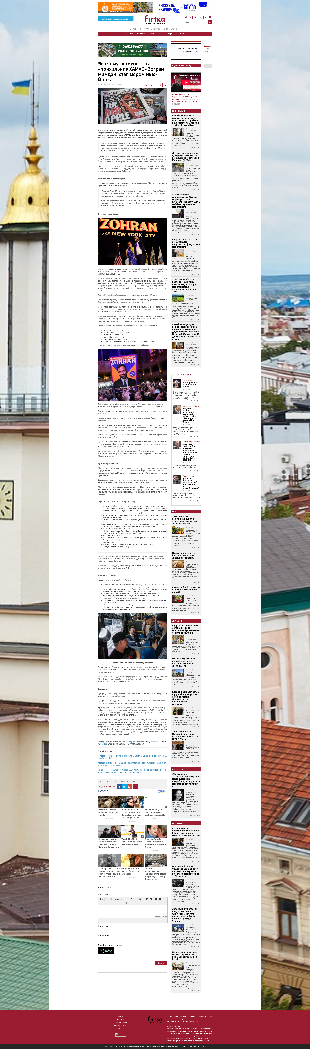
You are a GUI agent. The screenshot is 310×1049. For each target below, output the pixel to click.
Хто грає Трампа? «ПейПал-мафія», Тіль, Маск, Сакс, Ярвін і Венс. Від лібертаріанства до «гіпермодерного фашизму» (132, 764)
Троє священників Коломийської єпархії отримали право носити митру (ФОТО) (185, 735)
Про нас (121, 1016)
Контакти (120, 1019)
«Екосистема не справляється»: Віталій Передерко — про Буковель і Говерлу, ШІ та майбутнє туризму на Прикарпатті (186, 200)
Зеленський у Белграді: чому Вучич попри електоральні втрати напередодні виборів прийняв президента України (184, 914)
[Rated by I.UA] (120, 1034)
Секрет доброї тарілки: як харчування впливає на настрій (186, 589)
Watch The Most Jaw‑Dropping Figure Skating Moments (131, 842)
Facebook (155, 741)
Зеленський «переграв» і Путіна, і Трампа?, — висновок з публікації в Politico (185, 955)
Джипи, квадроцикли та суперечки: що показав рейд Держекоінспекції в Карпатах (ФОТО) (185, 156)
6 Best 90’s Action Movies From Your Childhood (130, 871)
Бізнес (160, 33)
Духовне (175, 28)
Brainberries (109, 818)
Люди (133, 28)
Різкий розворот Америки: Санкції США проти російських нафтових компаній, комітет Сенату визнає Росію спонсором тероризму (132, 771)
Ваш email (103, 935)
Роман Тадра (188, 476)
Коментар (103, 894)
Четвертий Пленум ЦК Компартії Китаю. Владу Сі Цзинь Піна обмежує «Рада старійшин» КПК (132, 757)
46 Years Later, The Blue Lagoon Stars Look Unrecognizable (155, 812)
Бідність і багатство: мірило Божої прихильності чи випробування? (190, 483)
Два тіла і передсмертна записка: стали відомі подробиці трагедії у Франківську (156, 873)
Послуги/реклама (120, 1025)
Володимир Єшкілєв (191, 441)
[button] (101, 899)
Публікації (140, 33)
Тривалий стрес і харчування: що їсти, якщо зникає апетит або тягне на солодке (185, 520)
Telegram (131, 741)
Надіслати (161, 963)
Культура (155, 28)
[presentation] (101, 899)
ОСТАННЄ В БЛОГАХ (186, 374)
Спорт (169, 33)
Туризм (165, 28)
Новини (129, 33)
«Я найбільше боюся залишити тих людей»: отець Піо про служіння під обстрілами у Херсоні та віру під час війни (185, 120)
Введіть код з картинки (110, 945)
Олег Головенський (118, 84)
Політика (180, 33)
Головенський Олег (190, 406)
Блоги (151, 33)
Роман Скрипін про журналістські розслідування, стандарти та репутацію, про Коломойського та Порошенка (185, 98)
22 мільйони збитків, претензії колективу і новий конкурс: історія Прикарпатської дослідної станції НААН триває (185, 285)
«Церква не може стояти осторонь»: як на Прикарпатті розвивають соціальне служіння (185, 629)
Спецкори (120, 1028)
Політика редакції (121, 1022)
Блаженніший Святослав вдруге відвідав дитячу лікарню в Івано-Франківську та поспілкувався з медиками (185, 697)
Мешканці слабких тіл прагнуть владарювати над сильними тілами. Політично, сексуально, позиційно (190, 452)
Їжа (139, 28)
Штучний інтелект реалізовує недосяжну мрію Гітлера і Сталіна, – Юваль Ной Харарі (190, 415)
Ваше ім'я (103, 925)
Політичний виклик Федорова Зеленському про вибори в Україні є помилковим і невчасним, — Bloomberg (186, 871)
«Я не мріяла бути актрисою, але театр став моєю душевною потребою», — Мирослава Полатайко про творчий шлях (186, 780)
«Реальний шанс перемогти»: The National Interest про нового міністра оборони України (186, 832)
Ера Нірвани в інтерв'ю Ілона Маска (190, 384)
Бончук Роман (188, 380)
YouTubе (104, 743)
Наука (146, 28)
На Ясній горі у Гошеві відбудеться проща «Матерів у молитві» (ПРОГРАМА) (183, 662)
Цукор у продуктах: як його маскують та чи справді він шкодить (184, 555)
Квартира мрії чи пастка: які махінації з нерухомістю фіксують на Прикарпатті (186, 243)
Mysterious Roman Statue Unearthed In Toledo (108, 812)
